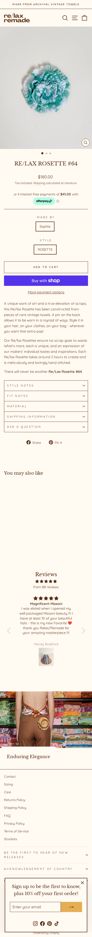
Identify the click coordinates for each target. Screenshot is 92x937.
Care (7, 792)
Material (17, 406)
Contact (10, 776)
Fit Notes (18, 396)
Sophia (45, 226)
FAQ (7, 816)
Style (46, 240)
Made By (46, 217)
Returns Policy (14, 800)
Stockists (10, 839)
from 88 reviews (46, 587)
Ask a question (24, 426)
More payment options (46, 292)
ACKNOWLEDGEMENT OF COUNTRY (38, 869)
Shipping (39, 183)
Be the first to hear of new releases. (36, 855)
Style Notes (20, 385)
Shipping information (31, 416)
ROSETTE (45, 249)
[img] (46, 581)
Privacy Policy (14, 823)
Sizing (8, 784)
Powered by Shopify (46, 933)
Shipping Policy (15, 807)
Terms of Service (16, 831)
